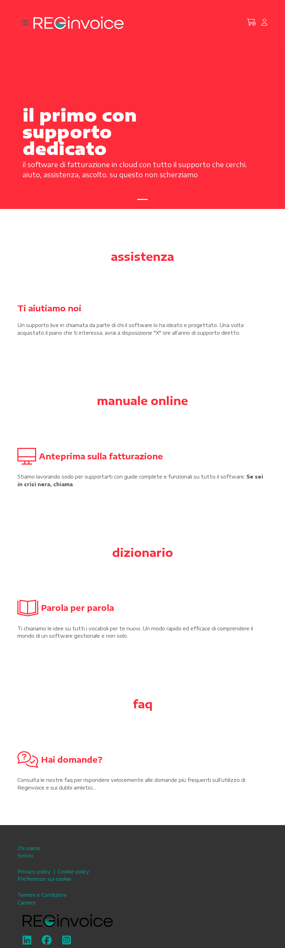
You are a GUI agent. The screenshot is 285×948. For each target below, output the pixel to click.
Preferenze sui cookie (44, 879)
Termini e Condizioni (41, 895)
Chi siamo (28, 848)
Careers (26, 902)
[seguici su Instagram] (66, 942)
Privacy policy (34, 871)
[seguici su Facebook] (47, 942)
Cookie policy (73, 871)
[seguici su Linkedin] (27, 942)
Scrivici (25, 855)
